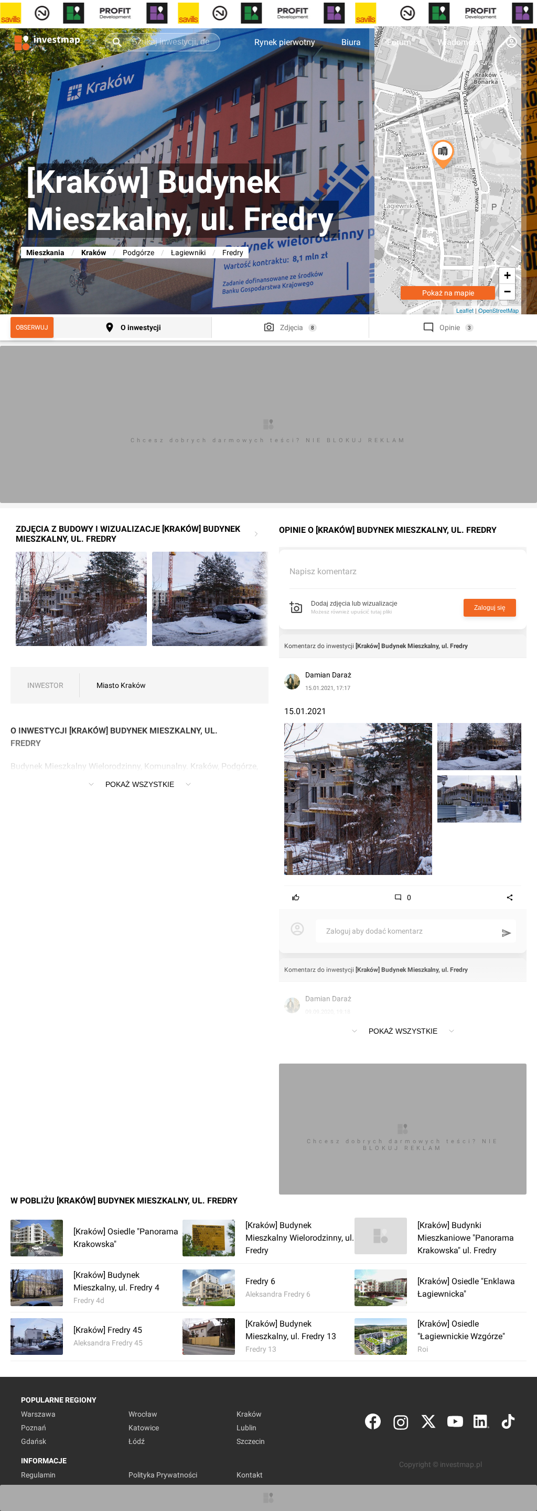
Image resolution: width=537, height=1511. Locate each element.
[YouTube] (455, 1424)
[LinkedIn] (481, 1424)
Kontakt (250, 1475)
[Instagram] (401, 1424)
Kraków (93, 252)
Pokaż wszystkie (139, 784)
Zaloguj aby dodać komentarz (374, 931)
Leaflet (465, 310)
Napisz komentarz (323, 571)
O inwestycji (141, 327)
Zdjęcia (291, 327)
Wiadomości (460, 42)
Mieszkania (45, 252)
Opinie (449, 327)
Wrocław (142, 1414)
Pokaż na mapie (448, 293)
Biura (351, 42)
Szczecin (251, 1441)
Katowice (143, 1428)
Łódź (136, 1441)
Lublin (246, 1428)
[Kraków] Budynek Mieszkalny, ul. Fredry (412, 646)
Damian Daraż (328, 675)
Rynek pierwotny (284, 42)
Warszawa (38, 1414)
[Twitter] (428, 1424)
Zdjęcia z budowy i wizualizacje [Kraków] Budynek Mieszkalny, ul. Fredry (128, 534)
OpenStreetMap (498, 310)
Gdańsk (33, 1441)
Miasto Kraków (121, 685)
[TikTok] (508, 1424)
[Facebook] (373, 1424)
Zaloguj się (490, 607)
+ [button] (507, 275)
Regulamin (38, 1475)
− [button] (507, 291)
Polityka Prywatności (162, 1475)
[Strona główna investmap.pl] (47, 41)
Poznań (33, 1428)
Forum (399, 42)
